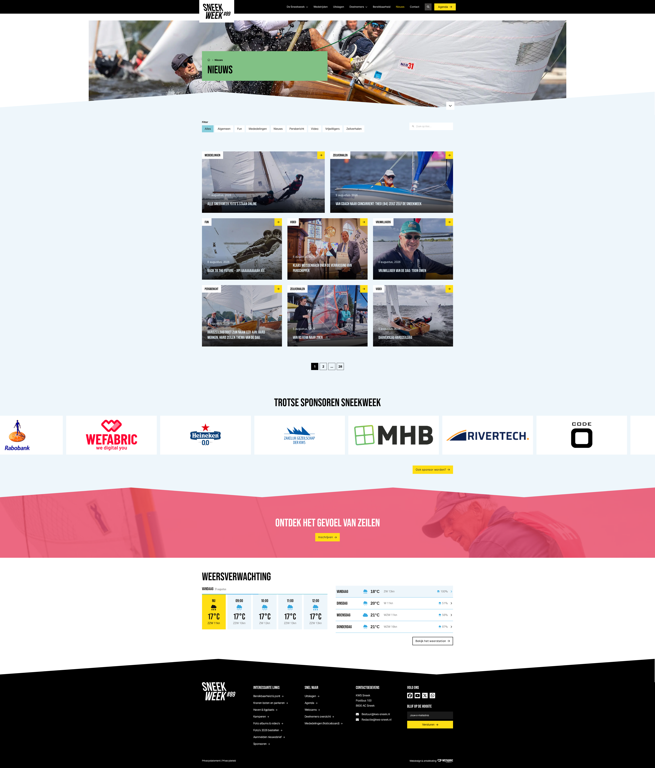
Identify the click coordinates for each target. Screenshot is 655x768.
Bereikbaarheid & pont (266, 696)
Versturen (428, 724)
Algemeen (224, 129)
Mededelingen (258, 129)
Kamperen (259, 716)
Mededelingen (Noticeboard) (322, 723)
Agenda (443, 7)
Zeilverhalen (354, 129)
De (296, 6)
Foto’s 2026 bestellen (266, 730)
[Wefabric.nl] (445, 761)
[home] (216, 11)
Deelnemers (357, 6)
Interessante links (266, 687)
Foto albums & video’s (266, 723)
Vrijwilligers (332, 129)
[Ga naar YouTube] (417, 695)
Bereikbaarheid (381, 6)
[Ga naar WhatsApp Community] (432, 695)
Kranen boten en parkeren (269, 703)
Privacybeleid (229, 760)
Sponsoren (260, 744)
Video (314, 129)
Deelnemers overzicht (318, 716)
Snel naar (311, 687)
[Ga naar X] (425, 695)
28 (340, 366)
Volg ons (413, 687)
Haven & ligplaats (263, 710)
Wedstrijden (321, 6)
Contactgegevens (367, 687)
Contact (414, 6)
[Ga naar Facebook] (410, 695)
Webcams (311, 710)
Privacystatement (211, 760)
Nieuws (400, 6)
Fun (239, 129)
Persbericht (296, 129)
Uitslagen (338, 6)
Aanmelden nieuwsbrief (267, 737)
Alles (208, 129)
